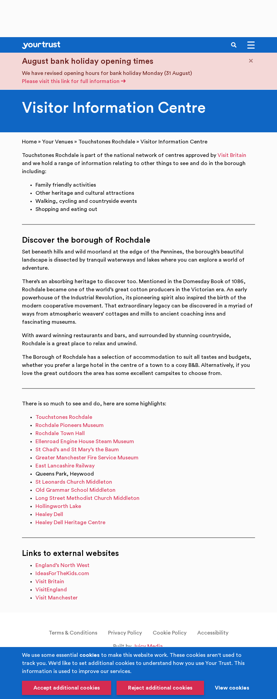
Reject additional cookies (160, 688)
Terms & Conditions (73, 633)
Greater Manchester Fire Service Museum (86, 457)
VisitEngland (51, 589)
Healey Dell (49, 514)
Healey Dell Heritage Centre (70, 522)
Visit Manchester (56, 597)
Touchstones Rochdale (106, 141)
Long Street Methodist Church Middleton (87, 498)
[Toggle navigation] (251, 45)
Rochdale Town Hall (60, 433)
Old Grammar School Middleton (75, 490)
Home (29, 141)
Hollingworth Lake (58, 506)
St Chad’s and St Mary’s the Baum (77, 449)
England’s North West (62, 565)
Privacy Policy (125, 633)
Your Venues (57, 141)
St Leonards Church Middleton (73, 482)
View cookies (232, 688)
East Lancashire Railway (65, 465)
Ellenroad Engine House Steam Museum (84, 441)
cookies (89, 655)
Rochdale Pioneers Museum (69, 425)
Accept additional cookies (66, 688)
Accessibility (212, 633)
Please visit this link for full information (71, 81)
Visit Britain (232, 155)
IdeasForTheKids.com (62, 573)
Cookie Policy (169, 633)
